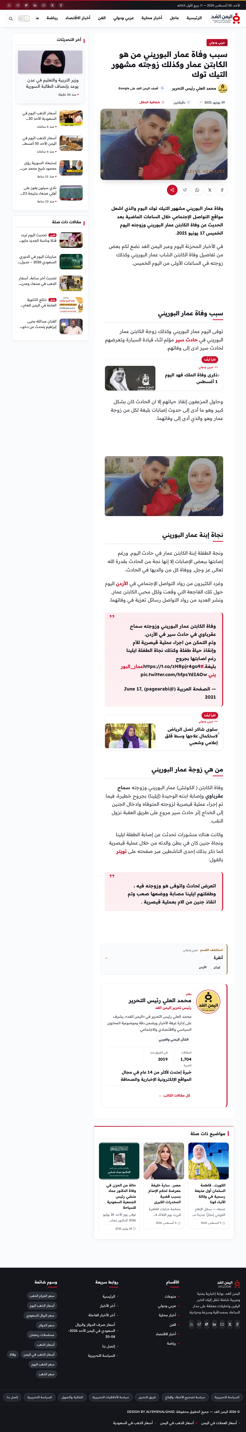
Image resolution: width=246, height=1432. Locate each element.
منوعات (170, 1296)
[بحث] (11, 18)
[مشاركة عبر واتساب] (197, 190)
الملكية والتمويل (72, 1397)
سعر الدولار (46, 1325)
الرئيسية (194, 17)
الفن (102, 17)
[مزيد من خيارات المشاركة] (172, 190)
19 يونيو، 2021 (214, 102)
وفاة (13, 1355)
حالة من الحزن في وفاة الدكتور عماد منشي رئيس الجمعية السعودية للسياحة (121, 1196)
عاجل (174, 17)
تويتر (121, 851)
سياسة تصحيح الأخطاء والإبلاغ (185, 1397)
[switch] (24, 18)
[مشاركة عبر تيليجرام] (184, 190)
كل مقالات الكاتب (174, 1095)
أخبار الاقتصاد (77, 17)
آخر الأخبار (107, 1306)
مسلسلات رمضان (42, 1335)
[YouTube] (44, 5)
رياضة (52, 17)
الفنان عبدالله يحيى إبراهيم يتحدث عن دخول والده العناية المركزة (38, 326)
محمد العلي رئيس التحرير (194, 88)
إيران (217, 967)
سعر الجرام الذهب (42, 1296)
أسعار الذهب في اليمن (39, 1355)
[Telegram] (18, 5)
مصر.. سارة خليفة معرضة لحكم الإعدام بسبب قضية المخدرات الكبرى (164, 1193)
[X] (52, 5)
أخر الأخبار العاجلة (101, 1315)
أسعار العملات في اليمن (219, 1423)
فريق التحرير (147, 1397)
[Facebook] (61, 5)
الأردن (122, 583)
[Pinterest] (26, 5)
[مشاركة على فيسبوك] (222, 190)
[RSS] (9, 5)
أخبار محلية (151, 17)
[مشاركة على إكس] (209, 190)
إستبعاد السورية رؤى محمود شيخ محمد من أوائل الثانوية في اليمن (39, 168)
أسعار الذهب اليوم (42, 1305)
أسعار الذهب (45, 1345)
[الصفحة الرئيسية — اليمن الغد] (225, 18)
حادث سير (186, 340)
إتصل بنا (108, 1346)
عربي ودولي (123, 17)
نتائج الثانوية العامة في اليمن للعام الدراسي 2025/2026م (39, 305)
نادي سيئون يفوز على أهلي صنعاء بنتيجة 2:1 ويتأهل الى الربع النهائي (38, 193)
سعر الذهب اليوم (42, 1364)
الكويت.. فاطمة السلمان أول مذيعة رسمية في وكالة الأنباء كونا (210, 1193)
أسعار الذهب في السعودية (133, 1423)
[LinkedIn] (35, 5)
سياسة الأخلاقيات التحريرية (110, 1397)
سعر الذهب (46, 1374)
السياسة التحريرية (101, 1355)
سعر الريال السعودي (40, 1315)
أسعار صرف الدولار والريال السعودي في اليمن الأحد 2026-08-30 (91, 1331)
